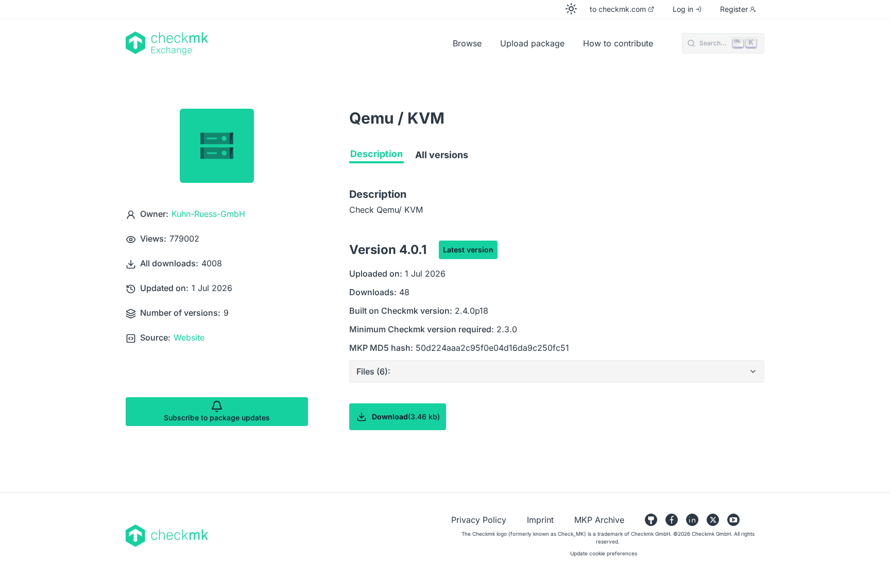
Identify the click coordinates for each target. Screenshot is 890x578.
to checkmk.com (618, 9)
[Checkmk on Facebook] (671, 520)
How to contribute (618, 43)
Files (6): (373, 371)
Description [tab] (376, 153)
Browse (467, 43)
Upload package (532, 43)
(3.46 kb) (406, 416)
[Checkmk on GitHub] (651, 520)
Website (189, 337)
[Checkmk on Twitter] (713, 520)
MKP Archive (599, 520)
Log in (683, 9)
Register (734, 9)
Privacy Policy (478, 520)
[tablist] (556, 157)
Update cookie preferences (603, 553)
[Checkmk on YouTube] (733, 520)
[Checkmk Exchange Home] (259, 43)
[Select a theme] (571, 9)
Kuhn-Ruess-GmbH (208, 214)
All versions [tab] (441, 154)
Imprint (540, 520)
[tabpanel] (556, 329)
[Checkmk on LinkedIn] (692, 520)
